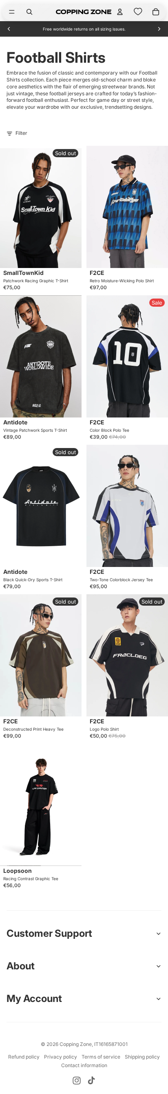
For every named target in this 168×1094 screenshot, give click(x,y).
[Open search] (29, 12)
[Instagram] (77, 1080)
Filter (21, 133)
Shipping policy (142, 1057)
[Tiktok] (91, 1080)
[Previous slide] (9, 29)
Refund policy (24, 1057)
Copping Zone (76, 1044)
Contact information (84, 1065)
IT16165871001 (111, 1044)
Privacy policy (60, 1057)
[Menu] (11, 11)
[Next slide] (159, 29)
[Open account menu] (120, 12)
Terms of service (101, 1057)
